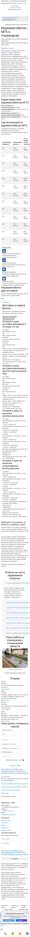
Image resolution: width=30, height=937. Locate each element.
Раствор (3, 825)
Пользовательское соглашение (10, 790)
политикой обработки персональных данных (14, 773)
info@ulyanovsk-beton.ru (8, 814)
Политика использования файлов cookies (13, 787)
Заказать (11, 48)
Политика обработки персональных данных (14, 783)
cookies (2, 925)
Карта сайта (5, 793)
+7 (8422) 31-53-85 (15, 7)
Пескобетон (4, 822)
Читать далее (6, 247)
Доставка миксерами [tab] (9, 316)
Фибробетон (5, 828)
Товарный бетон (6, 820)
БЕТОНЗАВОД (5, 777)
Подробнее (5, 302)
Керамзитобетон (6, 830)
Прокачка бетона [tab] (8, 319)
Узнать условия (22, 3)
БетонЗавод (15, 6)
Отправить (15, 858)
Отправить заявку (15, 765)
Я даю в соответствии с (14, 771)
